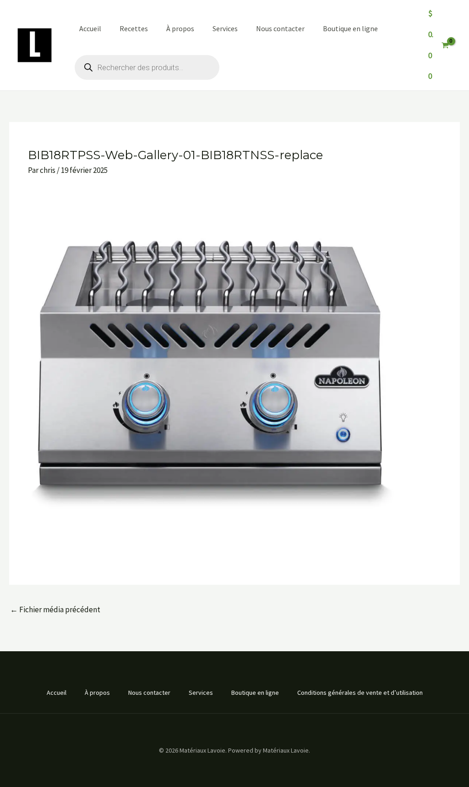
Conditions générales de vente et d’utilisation (360, 692)
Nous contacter (280, 28)
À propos (180, 28)
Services (225, 28)
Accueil (90, 28)
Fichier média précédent (55, 609)
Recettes (134, 28)
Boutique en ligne (350, 28)
